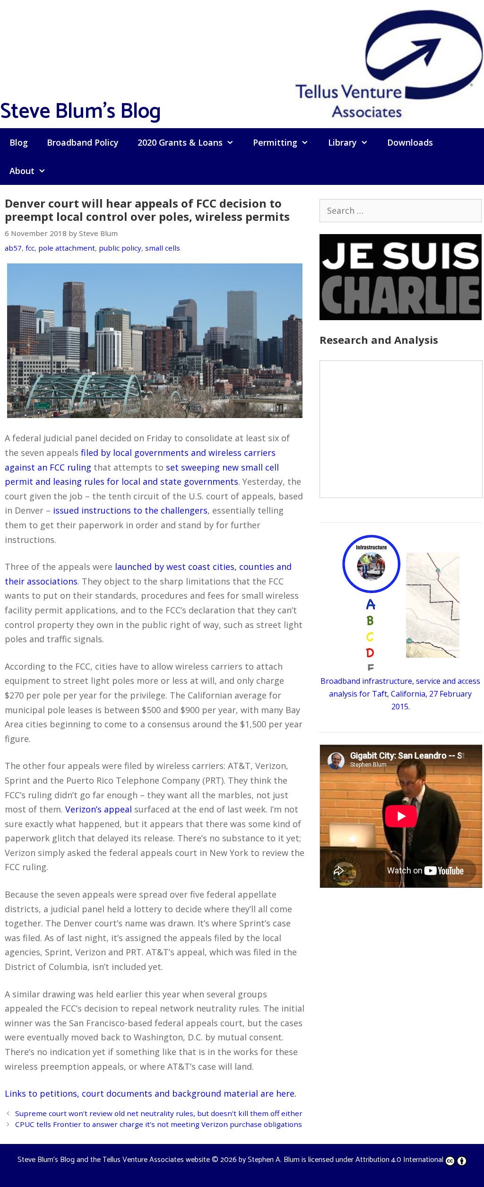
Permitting (275, 142)
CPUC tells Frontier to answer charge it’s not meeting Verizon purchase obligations (158, 1124)
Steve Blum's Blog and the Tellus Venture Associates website (113, 1159)
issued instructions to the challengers (130, 510)
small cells (162, 248)
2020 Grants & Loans (180, 142)
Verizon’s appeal (98, 809)
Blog (18, 142)
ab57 (13, 248)
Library (342, 142)
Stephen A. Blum (274, 1159)
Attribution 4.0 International (399, 1159)
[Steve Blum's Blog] (389, 63)
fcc (30, 248)
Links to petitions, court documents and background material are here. (150, 1093)
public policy (120, 248)
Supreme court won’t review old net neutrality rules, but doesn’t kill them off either (158, 1113)
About (22, 170)
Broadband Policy (83, 142)
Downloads (410, 142)
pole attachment (66, 248)
